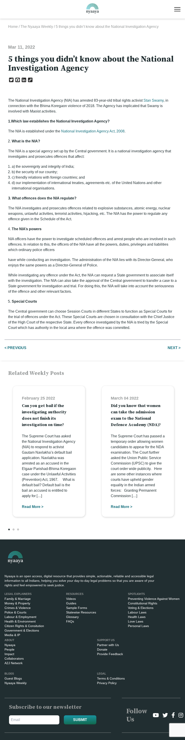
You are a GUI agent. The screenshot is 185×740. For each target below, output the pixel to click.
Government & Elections (22, 630)
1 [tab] (9, 529)
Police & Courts (15, 612)
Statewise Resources (81, 612)
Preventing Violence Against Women (154, 599)
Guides (71, 603)
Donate (102, 649)
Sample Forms (76, 608)
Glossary (72, 617)
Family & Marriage (18, 599)
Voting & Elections (140, 608)
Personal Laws (138, 626)
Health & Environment (20, 621)
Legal (101, 673)
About (9, 640)
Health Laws (137, 617)
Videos (71, 599)
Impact (9, 654)
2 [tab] (13, 529)
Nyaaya (10, 645)
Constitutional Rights (142, 603)
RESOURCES (74, 594)
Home (13, 27)
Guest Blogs (13, 678)
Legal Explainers (18, 594)
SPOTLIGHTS (136, 594)
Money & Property (17, 603)
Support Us (106, 640)
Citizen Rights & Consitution (24, 626)
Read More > (32, 507)
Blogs (9, 673)
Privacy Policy (107, 683)
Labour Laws (137, 612)
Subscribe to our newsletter (45, 707)
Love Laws (135, 621)
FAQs (70, 621)
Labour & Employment (20, 617)
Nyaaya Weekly (16, 683)
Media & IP (12, 635)
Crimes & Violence (18, 608)
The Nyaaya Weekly (37, 27)
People (9, 649)
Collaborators (14, 658)
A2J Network (14, 663)
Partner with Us (108, 645)
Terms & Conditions (111, 678)
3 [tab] (18, 529)
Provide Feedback (110, 654)
